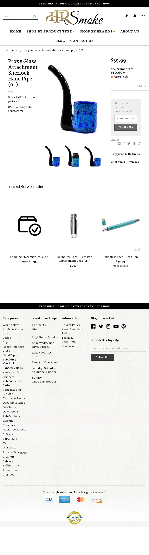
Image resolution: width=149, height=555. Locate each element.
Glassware (9, 448)
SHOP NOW (102, 3)
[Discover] (96, 499)
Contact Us (39, 325)
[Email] (119, 143)
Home (10, 50)
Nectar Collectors (14, 430)
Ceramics (9, 425)
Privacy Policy (71, 325)
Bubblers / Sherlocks (9, 362)
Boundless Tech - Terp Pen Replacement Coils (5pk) (74, 259)
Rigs (5, 342)
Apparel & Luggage (15, 452)
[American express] (65, 499)
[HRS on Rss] (116, 327)
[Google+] (139, 143)
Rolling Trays (11, 466)
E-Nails (8, 434)
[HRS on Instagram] (108, 327)
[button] (126, 73)
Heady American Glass (13, 349)
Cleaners (9, 457)
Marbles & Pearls (14, 398)
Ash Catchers (11, 416)
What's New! (11, 325)
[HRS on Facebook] (93, 327)
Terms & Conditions (69, 340)
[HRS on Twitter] (101, 327)
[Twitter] (128, 143)
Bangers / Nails (13, 368)
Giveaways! (69, 346)
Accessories (10, 470)
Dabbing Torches (14, 403)
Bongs (7, 338)
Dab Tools (9, 407)
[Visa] (49, 499)
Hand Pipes (10, 355)
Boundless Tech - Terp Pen (120, 257)
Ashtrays (8, 461)
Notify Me (126, 127)
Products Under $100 (13, 331)
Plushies (8, 475)
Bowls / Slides (12, 373)
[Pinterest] (134, 143)
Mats (6, 443)
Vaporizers (10, 439)
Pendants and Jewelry (12, 392)
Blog (35, 329)
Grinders (8, 377)
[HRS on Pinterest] (123, 327)
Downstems (11, 412)
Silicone (8, 421)
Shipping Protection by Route (29, 257)
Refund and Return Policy (74, 331)
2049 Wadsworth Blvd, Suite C (43, 345)
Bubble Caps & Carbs (12, 383)
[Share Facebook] (124, 143)
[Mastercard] (81, 499)
